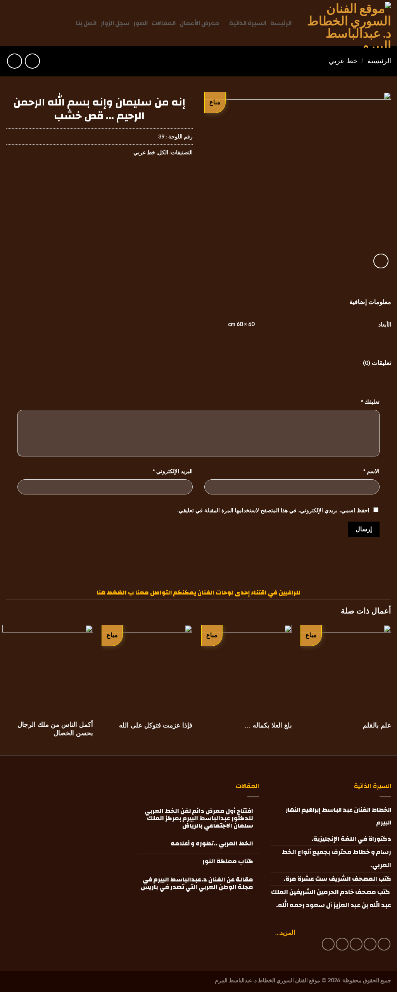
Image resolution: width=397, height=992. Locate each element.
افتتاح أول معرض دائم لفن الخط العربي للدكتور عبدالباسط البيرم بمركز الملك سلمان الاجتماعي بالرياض (199, 818)
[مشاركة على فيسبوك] (185, 175)
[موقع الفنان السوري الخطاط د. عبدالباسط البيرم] (348, 25)
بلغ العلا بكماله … (268, 725)
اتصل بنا (86, 23)
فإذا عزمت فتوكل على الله (155, 725)
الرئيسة (281, 23)
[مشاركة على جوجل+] (143, 175)
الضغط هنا (112, 592)
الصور (140, 23)
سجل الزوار (115, 23)
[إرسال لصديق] (157, 175)
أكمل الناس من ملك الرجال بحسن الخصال (55, 729)
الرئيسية (379, 61)
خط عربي (343, 61)
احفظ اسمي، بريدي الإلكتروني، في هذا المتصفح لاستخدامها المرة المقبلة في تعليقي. (273, 510)
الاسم (371, 471)
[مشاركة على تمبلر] (129, 175)
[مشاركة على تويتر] (171, 175)
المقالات (164, 23)
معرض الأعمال (199, 23)
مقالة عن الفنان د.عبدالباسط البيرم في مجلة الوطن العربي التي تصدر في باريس (197, 883)
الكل (163, 152)
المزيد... (285, 932)
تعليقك (370, 402)
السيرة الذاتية (247, 23)
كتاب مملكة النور (227, 861)
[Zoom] (380, 261)
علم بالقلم (377, 725)
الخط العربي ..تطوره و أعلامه (212, 843)
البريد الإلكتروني (173, 471)
